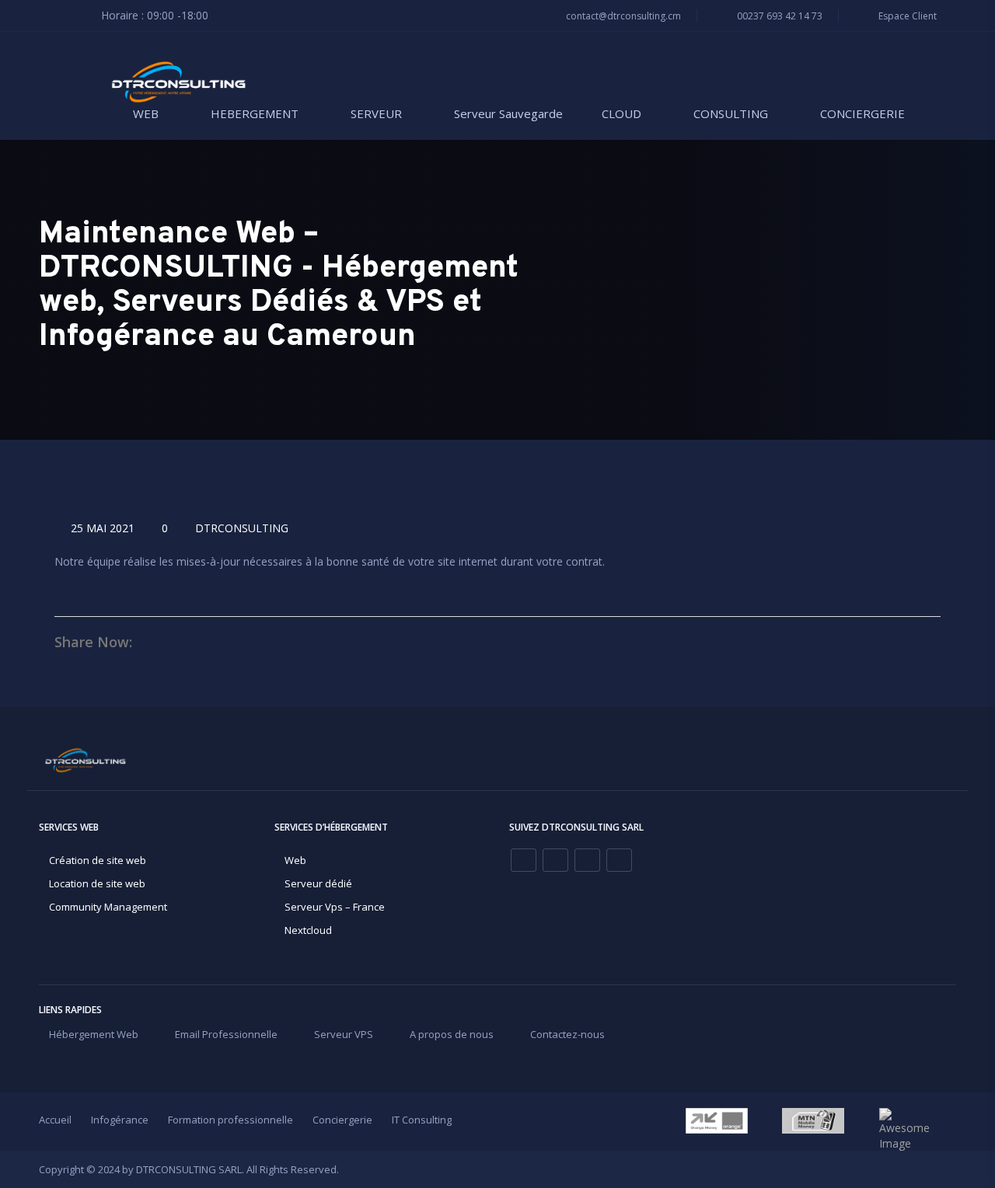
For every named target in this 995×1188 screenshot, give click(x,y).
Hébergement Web (93, 1034)
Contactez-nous (567, 1034)
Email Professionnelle (226, 1034)
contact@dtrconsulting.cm (622, 16)
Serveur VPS (343, 1034)
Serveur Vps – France (335, 907)
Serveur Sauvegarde (508, 113)
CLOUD (621, 113)
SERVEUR (376, 113)
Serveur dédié (318, 883)
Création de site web (97, 860)
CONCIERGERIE (862, 113)
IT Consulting (422, 1120)
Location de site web (97, 883)
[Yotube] (587, 860)
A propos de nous (452, 1034)
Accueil (55, 1120)
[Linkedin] (555, 860)
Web (295, 860)
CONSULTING (730, 113)
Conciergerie (342, 1120)
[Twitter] (619, 860)
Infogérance (119, 1120)
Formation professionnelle (230, 1120)
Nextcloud (308, 930)
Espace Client (906, 16)
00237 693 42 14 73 (778, 16)
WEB (146, 113)
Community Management (108, 907)
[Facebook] (523, 860)
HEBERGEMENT (254, 113)
